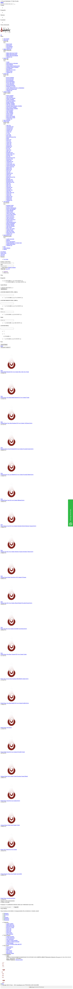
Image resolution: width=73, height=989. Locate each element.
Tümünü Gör (9, 47)
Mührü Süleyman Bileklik (12, 55)
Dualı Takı (5, 40)
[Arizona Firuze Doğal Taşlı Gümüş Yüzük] (11, 823)
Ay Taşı (8, 133)
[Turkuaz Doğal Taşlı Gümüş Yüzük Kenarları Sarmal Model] (11, 775)
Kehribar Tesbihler (10, 103)
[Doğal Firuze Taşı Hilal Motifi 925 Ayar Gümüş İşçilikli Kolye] (11, 701)
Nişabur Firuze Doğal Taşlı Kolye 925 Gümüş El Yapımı (13, 577)
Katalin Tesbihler (10, 102)
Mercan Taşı (9, 169)
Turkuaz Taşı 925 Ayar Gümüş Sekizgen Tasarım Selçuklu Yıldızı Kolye (17, 551)
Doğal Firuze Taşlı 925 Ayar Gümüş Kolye (10, 800)
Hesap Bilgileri (6, 248)
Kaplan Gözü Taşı (10, 153)
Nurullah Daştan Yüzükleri (12, 67)
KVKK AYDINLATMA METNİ (13, 944)
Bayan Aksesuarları (10, 85)
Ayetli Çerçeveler (10, 239)
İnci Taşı (8, 148)
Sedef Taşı (8, 184)
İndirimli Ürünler (10, 953)
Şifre (2, 264)
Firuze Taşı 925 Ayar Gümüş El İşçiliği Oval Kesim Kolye (14, 628)
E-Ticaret (32, 987)
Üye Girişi (5, 259)
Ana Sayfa (8, 948)
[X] (4, 916)
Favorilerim (3, 251)
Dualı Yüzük (9, 44)
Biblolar (8, 240)
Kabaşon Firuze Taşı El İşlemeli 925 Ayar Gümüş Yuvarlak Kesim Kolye (17, 448)
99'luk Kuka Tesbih (10, 117)
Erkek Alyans (9, 71)
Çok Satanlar (6, 201)
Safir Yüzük (9, 227)
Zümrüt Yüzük (9, 206)
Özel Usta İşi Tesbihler (11, 107)
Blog (4, 246)
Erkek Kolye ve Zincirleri (12, 63)
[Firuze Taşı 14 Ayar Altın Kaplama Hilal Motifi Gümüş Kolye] (11, 677)
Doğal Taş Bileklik (10, 223)
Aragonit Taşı (9, 129)
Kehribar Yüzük (10, 205)
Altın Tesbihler (9, 97)
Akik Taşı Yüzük (10, 231)
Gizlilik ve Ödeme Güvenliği (12, 941)
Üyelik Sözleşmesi (10, 937)
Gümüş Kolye (9, 220)
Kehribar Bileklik (10, 224)
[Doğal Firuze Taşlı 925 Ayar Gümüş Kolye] (11, 799)
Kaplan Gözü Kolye (10, 219)
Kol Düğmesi (9, 68)
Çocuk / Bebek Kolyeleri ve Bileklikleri (15, 87)
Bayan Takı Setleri (10, 82)
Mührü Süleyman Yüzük (11, 53)
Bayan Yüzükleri (10, 77)
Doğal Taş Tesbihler (10, 98)
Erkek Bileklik (9, 64)
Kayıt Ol (2, 255)
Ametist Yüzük (9, 230)
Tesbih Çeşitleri (6, 91)
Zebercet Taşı (9, 196)
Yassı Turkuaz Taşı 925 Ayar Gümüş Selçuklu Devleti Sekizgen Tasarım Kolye (18, 526)
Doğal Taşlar (6, 121)
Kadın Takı (5, 73)
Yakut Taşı (8, 191)
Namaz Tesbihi (9, 113)
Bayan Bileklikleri (10, 81)
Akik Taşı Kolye (10, 218)
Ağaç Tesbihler (9, 112)
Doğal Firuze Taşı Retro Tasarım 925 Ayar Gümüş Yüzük (14, 654)
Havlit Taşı (8, 147)
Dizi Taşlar (8, 135)
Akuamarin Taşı (9, 126)
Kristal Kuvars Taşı (10, 157)
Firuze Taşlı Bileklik (10, 209)
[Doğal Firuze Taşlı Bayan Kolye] (11, 897)
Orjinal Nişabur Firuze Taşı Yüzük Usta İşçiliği (11, 873)
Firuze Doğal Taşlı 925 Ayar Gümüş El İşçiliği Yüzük (13, 752)
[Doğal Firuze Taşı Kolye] (11, 726)
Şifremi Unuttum (12, 267)
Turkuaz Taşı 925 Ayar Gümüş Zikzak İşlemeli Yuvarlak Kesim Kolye (16, 603)
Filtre (2, 346)
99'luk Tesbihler (9, 95)
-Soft (30, 987)
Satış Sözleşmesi (10, 939)
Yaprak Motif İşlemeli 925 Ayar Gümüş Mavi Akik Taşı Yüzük (15, 371)
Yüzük (7, 62)
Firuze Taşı (8, 139)
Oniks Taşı (8, 174)
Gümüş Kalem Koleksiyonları (13, 66)
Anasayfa (5, 271)
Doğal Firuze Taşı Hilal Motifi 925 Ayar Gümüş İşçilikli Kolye (15, 703)
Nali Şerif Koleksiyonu (11, 89)
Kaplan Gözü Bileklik (11, 208)
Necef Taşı (8, 170)
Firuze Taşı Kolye (10, 217)
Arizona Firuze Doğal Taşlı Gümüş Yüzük (10, 825)
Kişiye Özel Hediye (10, 241)
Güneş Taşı (8, 143)
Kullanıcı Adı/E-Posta (5, 261)
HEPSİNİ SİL (4, 289)
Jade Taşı (8, 151)
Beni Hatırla (5, 267)
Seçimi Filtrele (4, 344)
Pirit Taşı (8, 178)
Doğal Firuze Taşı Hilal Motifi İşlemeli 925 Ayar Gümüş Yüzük (15, 397)
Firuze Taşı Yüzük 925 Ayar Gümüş (9, 849)
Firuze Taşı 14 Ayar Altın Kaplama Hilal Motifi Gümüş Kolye (14, 678)
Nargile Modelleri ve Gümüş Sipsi (14, 242)
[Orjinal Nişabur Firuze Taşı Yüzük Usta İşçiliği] (11, 872)
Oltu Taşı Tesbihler (10, 104)
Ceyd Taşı (8, 134)
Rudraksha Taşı (9, 180)
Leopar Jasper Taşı (10, 164)
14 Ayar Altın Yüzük (11, 214)
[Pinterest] (5, 913)
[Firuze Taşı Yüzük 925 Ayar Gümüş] (11, 848)
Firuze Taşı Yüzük (10, 228)
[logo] (36, 30)
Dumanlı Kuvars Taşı (11, 137)
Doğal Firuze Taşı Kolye (6, 727)
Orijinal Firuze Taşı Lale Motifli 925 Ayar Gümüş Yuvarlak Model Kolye (17, 474)
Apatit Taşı (8, 131)
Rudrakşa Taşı (9, 179)
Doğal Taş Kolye (10, 215)
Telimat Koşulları (10, 936)
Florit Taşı (8, 140)
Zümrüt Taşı (9, 199)
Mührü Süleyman (7, 49)
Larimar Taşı (9, 162)
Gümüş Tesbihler (10, 99)
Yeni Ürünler (6, 38)
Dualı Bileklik (9, 46)
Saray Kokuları (6, 120)
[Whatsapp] (6, 918)
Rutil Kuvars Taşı (10, 182)
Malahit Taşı (9, 168)
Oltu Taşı (8, 171)
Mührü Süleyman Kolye (11, 54)
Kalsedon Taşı (9, 152)
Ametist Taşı (9, 130)
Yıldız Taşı (8, 195)
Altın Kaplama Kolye (11, 222)
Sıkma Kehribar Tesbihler (12, 108)
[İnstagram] (6, 919)
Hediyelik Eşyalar (7, 235)
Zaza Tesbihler (9, 111)
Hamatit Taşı (9, 146)
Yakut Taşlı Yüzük (10, 213)
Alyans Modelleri (10, 84)
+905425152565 (19, 959)
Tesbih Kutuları (9, 109)
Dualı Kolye (9, 45)
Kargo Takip (3, 253)
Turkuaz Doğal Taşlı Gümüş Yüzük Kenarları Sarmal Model (14, 776)
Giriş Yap (3, 254)
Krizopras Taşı (9, 158)
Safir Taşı (8, 183)
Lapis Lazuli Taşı (10, 166)
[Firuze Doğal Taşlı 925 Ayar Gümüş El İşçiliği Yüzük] (11, 750)
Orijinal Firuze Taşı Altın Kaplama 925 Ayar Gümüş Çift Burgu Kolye (16, 423)
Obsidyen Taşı (9, 173)
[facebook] (6, 914)
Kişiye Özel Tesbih (10, 116)
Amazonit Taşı (9, 127)
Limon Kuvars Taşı (10, 165)
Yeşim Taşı (8, 193)
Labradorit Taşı (9, 161)
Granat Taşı (8, 142)
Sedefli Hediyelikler (10, 244)
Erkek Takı (5, 58)
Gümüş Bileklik (9, 210)
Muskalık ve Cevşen (10, 69)
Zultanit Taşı (9, 197)
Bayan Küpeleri (9, 80)
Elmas (7, 138)
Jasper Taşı (8, 149)
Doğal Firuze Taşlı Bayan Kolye (8, 898)
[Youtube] (5, 917)
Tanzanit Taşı (9, 187)
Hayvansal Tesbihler (10, 100)
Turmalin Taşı (9, 189)
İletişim (5, 249)
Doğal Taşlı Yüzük (10, 232)
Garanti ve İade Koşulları (12, 940)
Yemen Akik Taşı (10, 192)
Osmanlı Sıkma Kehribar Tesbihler (14, 106)
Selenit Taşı (8, 160)
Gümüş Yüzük (9, 211)
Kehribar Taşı (9, 155)
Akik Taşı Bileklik (10, 226)
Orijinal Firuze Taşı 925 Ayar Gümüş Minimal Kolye (12, 500)
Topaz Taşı (8, 188)
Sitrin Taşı (8, 186)
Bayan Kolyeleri (10, 78)
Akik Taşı (8, 125)
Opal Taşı (8, 175)
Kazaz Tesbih (9, 115)
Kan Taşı (8, 156)
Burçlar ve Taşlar (10, 927)
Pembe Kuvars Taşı (10, 177)
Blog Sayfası (9, 952)
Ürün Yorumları (9, 943)
